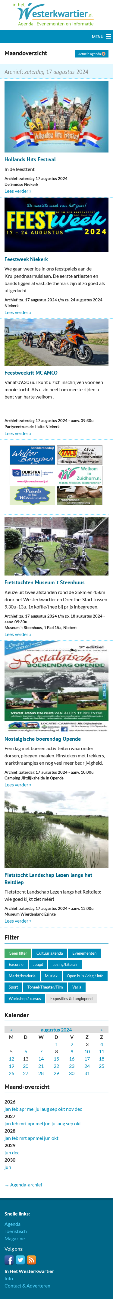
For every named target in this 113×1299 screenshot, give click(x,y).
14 (41, 1058)
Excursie (16, 964)
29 (56, 1073)
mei (31, 1109)
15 (56, 1058)
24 (87, 1066)
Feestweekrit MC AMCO (31, 372)
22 (56, 1066)
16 (71, 1058)
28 (41, 1073)
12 (11, 1058)
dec (78, 1109)
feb (15, 1109)
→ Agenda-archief (23, 1184)
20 (25, 1066)
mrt (23, 1123)
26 (11, 1073)
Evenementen (84, 953)
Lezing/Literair (65, 964)
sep (53, 1109)
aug (45, 1109)
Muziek (51, 975)
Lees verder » (18, 191)
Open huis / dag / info (85, 975)
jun (47, 1123)
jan (8, 1109)
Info (9, 1278)
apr (22, 1109)
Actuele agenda (90, 54)
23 (71, 1066)
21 (41, 1066)
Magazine (15, 1238)
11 (101, 1051)
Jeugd (38, 964)
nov (70, 1109)
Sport (13, 987)
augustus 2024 (56, 1029)
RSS (31, 1260)
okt (61, 1109)
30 (71, 1073)
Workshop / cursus (25, 998)
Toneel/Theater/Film (45, 987)
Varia (76, 987)
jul (38, 1109)
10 (87, 1051)
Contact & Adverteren (27, 1285)
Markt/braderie (22, 975)
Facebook (9, 1260)
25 (101, 1066)
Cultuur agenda (49, 953)
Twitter (20, 1260)
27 (25, 1073)
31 (87, 1073)
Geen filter (18, 953)
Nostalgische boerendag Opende (43, 738)
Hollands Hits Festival (30, 159)
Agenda (12, 1224)
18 (101, 1058)
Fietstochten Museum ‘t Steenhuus (45, 582)
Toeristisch (16, 1231)
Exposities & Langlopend (71, 998)
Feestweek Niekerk (26, 259)
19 (11, 1066)
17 (87, 1058)
